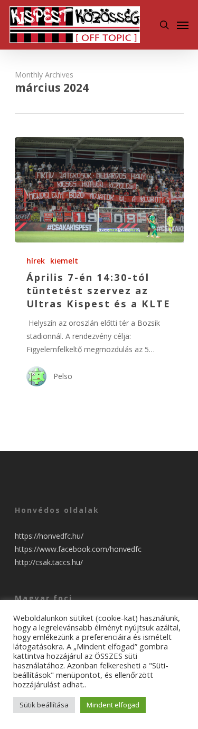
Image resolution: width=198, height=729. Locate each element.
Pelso (62, 376)
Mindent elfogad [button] (113, 704)
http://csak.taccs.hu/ (49, 562)
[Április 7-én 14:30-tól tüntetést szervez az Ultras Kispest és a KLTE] (99, 189)
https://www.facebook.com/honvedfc (78, 549)
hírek (35, 261)
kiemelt (64, 261)
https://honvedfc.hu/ (49, 536)
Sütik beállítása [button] (44, 704)
